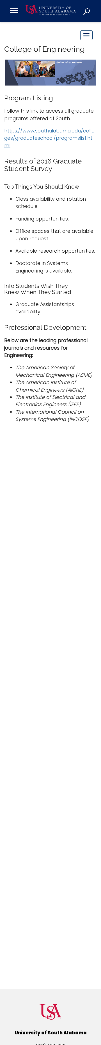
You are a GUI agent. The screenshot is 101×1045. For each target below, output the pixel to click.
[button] (87, 11)
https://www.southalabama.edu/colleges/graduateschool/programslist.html (49, 138)
